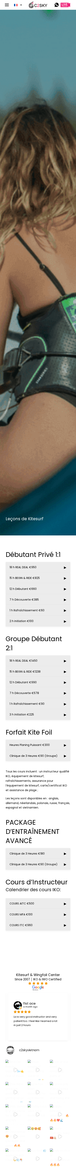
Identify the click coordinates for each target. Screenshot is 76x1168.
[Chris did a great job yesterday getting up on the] (15, 1092)
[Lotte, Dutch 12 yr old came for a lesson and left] (15, 1114)
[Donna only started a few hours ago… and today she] (60, 1092)
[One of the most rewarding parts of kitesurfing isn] (60, 1070)
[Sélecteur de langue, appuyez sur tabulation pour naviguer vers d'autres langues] (18, 5)
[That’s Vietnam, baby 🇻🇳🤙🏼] (60, 1136)
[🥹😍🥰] (38, 1136)
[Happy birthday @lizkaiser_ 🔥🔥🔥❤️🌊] (60, 1114)
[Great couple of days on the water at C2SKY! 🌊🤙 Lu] (38, 1070)
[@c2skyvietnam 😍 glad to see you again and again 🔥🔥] (15, 1136)
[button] (8, 5)
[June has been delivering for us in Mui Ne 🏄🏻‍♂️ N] (38, 1092)
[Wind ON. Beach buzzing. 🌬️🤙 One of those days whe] (15, 1070)
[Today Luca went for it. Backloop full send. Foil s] (38, 1114)
